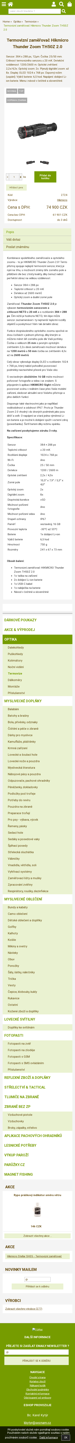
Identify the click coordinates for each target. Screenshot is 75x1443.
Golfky (12, 927)
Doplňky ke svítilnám (21, 1027)
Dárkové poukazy (20, 620)
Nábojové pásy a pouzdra (24, 774)
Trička (12, 979)
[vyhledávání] (63, 5)
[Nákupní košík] (71, 5)
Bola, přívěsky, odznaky (23, 722)
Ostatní (13, 1004)
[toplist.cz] (37, 1329)
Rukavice (13, 998)
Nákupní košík (38, 1385)
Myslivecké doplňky (23, 701)
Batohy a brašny (18, 715)
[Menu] (4, 4)
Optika (10, 639)
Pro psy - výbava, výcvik (23, 819)
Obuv (11, 959)
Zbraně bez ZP (17, 1107)
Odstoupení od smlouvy (37, 1397)
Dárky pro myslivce (20, 735)
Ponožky (13, 966)
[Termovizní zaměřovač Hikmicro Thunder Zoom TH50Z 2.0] (37, 130)
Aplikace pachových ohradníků (33, 1136)
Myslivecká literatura (21, 767)
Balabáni (13, 709)
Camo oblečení (17, 914)
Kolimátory (15, 660)
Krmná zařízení (17, 748)
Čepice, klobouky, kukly (22, 992)
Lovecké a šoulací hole (22, 754)
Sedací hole (15, 832)
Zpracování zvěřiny (20, 884)
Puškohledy (15, 654)
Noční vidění (16, 667)
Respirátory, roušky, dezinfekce (28, 891)
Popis (10, 232)
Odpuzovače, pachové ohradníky (29, 780)
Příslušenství (16, 693)
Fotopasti (13, 1035)
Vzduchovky (16, 1121)
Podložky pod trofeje (21, 793)
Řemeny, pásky (17, 826)
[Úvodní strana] (12, 5)
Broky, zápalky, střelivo (22, 1127)
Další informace (48, 1437)
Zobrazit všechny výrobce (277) (23, 1308)
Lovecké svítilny (19, 1019)
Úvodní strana (37, 1377)
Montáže (14, 686)
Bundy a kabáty (18, 907)
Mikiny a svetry (17, 946)
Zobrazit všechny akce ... (37, 1235)
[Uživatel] (55, 5)
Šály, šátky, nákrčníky (21, 972)
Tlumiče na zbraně (21, 1097)
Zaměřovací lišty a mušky (24, 878)
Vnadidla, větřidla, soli (22, 865)
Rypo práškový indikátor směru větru (37, 1195)
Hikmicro (62, 200)
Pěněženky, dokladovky (23, 787)
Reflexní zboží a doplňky (27, 1078)
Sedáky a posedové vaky (24, 839)
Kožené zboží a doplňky (23, 1011)
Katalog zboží (37, 1381)
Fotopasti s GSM (19, 1056)
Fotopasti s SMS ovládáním (26, 1063)
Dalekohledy (16, 647)
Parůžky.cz (14, 1165)
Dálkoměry (15, 680)
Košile (12, 940)
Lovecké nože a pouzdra (24, 761)
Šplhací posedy (18, 845)
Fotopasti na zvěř (19, 1043)
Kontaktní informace (37, 1393)
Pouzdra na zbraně (20, 806)
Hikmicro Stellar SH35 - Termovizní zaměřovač (34, 1256)
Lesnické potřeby (20, 1145)
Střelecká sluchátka (21, 852)
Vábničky (14, 858)
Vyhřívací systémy (20, 871)
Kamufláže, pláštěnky (22, 741)
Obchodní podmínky (37, 1389)
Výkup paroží (16, 1155)
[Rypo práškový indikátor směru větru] (37, 1209)
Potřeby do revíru (19, 800)
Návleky (13, 953)
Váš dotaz (13, 239)
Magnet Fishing (18, 1174)
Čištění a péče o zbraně (23, 728)
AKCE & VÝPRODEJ (19, 630)
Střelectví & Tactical (25, 1087)
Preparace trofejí (19, 813)
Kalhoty (13, 933)
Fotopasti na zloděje (21, 1050)
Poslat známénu (17, 247)
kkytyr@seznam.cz (37, 1423)
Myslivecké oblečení (23, 899)
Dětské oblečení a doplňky (25, 920)
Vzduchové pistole (20, 1114)
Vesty (12, 985)
